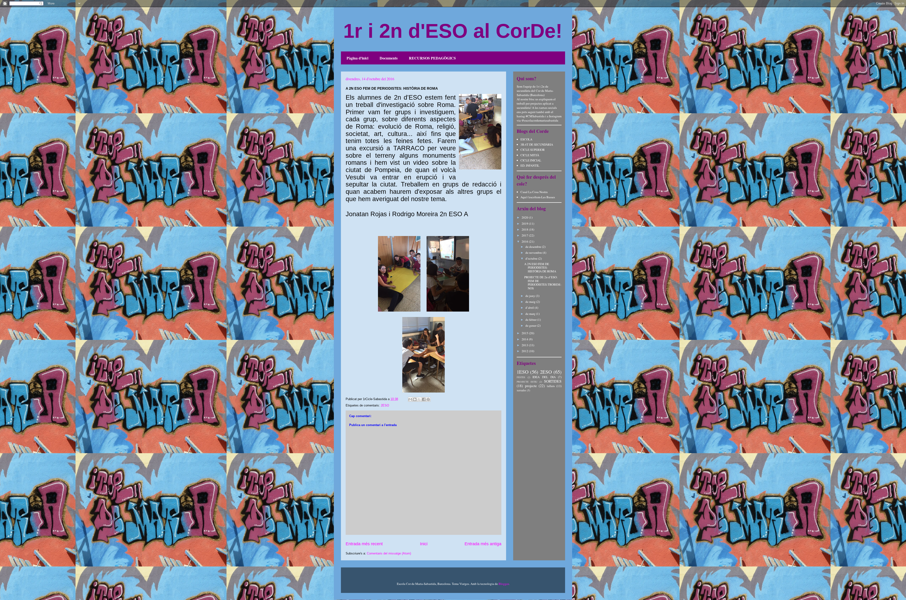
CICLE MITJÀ (529, 155)
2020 (525, 217)
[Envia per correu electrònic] (410, 399)
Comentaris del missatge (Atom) (389, 553)
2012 (525, 351)
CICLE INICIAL (530, 160)
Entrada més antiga (483, 543)
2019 (525, 223)
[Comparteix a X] (419, 399)
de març (530, 314)
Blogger (504, 584)
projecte (531, 385)
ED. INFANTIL (529, 165)
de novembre (534, 252)
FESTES (521, 377)
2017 (525, 235)
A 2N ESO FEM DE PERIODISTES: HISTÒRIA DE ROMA (540, 267)
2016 (525, 241)
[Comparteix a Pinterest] (428, 399)
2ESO (385, 405)
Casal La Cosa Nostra (534, 192)
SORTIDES (553, 381)
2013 (525, 345)
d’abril (530, 307)
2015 (525, 333)
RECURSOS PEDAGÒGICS (432, 58)
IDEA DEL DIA (544, 377)
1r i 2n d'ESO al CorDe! (452, 31)
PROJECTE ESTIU (527, 381)
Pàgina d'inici (357, 58)
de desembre (533, 247)
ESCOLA (526, 139)
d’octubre (531, 258)
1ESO (522, 371)
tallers (551, 386)
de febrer (531, 319)
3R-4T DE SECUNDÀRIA (536, 144)
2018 (525, 229)
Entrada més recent (364, 543)
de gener (531, 325)
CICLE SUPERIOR (532, 150)
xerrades (521, 390)
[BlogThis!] (414, 399)
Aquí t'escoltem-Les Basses (537, 197)
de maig (530, 302)
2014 (525, 339)
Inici (424, 543)
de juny (530, 296)
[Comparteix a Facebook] (423, 399)
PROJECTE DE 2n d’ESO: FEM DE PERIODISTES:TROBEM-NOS (542, 282)
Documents (389, 58)
